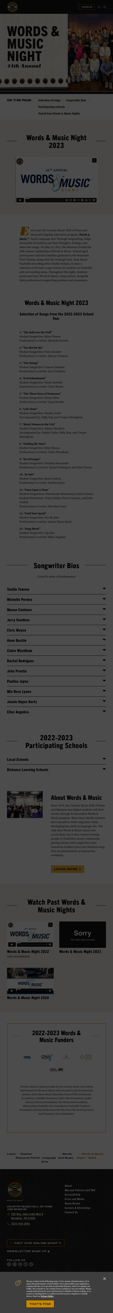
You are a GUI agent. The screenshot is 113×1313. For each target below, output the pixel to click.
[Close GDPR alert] (104, 1278)
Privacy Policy (47, 1296)
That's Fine (40, 1303)
